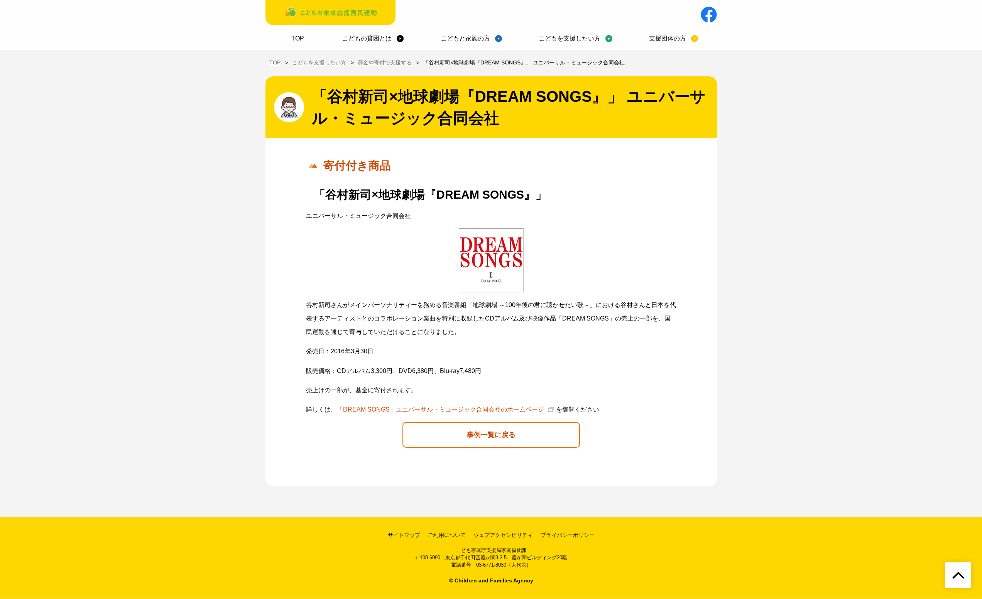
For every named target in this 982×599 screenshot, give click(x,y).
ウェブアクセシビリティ (503, 535)
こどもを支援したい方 (569, 38)
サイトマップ (404, 535)
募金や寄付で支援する (385, 62)
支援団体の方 (667, 38)
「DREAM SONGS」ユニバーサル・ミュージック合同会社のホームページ (440, 409)
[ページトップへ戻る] (958, 575)
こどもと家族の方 (465, 38)
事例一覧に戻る (491, 435)
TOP (297, 38)
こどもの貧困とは (367, 38)
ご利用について (447, 535)
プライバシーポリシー (568, 535)
